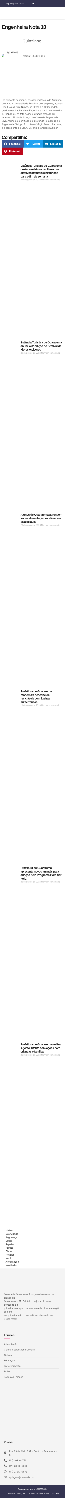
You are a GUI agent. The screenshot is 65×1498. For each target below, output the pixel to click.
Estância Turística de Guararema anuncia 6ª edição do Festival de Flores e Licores (41, 346)
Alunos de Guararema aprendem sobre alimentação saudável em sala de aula (41, 518)
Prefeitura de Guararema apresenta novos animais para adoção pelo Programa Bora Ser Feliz (40, 873)
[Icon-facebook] (28, 4)
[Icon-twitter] (10, 1327)
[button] (63, 13)
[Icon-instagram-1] (38, 4)
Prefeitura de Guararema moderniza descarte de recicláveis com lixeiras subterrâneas (36, 697)
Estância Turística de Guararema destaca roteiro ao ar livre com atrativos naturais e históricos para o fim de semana (41, 171)
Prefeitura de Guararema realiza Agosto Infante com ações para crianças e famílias (40, 1048)
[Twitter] (33, 4)
